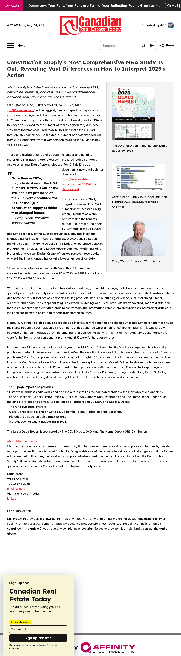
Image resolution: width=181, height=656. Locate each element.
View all (172, 5)
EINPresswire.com (21, 110)
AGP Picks (11, 5)
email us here (16, 488)
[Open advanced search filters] (152, 45)
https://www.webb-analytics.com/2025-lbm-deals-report (79, 184)
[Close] (69, 579)
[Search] (143, 45)
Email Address (20, 622)
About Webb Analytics (22, 441)
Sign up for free (38, 638)
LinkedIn (13, 498)
